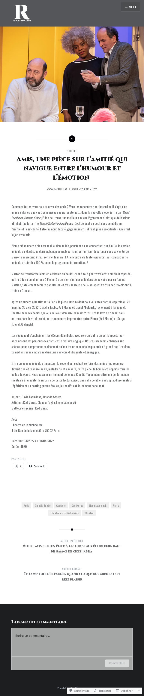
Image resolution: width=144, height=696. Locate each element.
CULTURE (72, 151)
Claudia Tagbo (43, 505)
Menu (132, 7)
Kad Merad (77, 505)
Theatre (89, 513)
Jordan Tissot (68, 189)
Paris (116, 505)
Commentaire (117, 663)
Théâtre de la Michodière (64, 513)
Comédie (61, 505)
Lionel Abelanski (98, 505)
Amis (26, 505)
